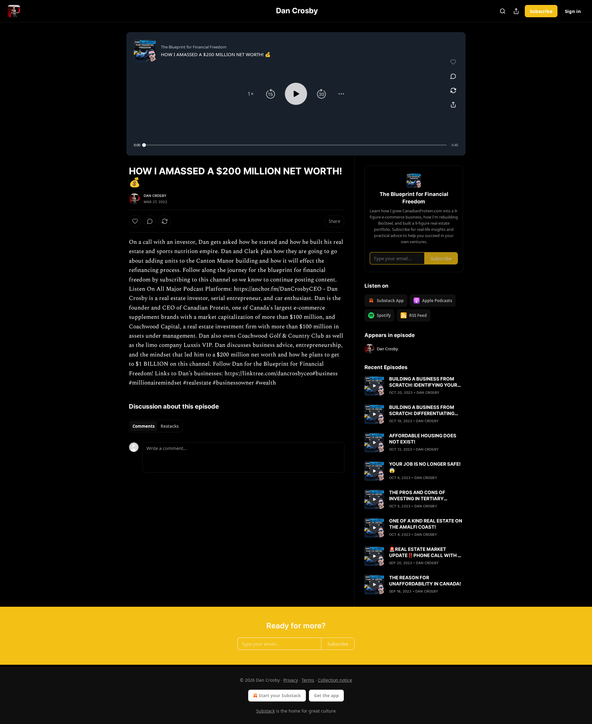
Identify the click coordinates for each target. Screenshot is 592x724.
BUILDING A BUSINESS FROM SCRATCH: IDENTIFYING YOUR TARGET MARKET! (423, 382)
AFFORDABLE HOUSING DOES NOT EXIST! (422, 439)
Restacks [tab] (170, 426)
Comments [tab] (143, 426)
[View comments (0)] (453, 76)
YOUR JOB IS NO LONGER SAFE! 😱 (425, 467)
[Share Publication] (516, 11)
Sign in (573, 11)
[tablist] (155, 426)
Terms (308, 680)
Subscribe (541, 11)
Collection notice (335, 680)
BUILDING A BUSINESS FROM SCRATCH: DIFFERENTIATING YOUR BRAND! (421, 410)
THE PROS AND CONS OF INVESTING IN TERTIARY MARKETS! (417, 495)
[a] (374, 386)
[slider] (295, 145)
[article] (414, 385)
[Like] (135, 221)
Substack (265, 711)
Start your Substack (280, 695)
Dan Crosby (155, 195)
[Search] (502, 11)
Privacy (290, 680)
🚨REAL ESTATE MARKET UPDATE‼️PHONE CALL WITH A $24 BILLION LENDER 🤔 (425, 552)
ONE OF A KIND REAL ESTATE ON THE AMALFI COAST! (425, 524)
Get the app (326, 695)
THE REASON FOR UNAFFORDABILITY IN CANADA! (425, 581)
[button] (250, 94)
